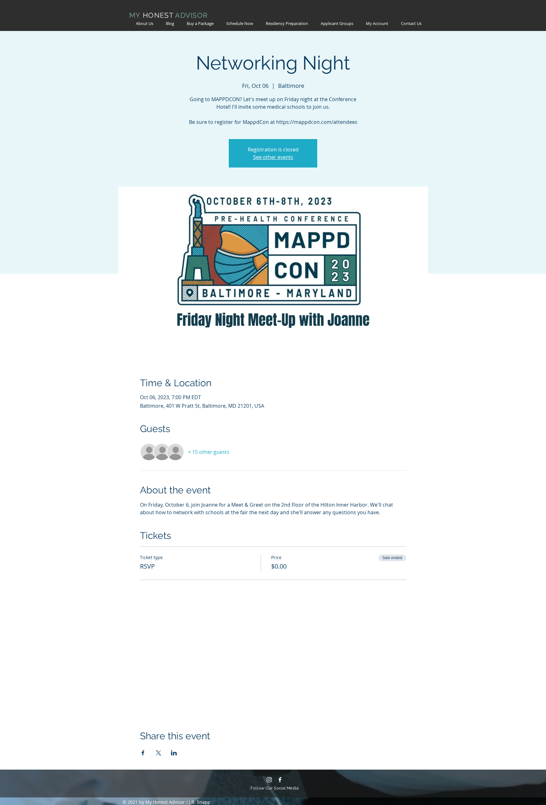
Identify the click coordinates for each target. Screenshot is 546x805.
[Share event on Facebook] (143, 752)
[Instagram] (269, 779)
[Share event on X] (158, 752)
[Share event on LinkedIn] (174, 752)
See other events (273, 157)
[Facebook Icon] (279, 779)
